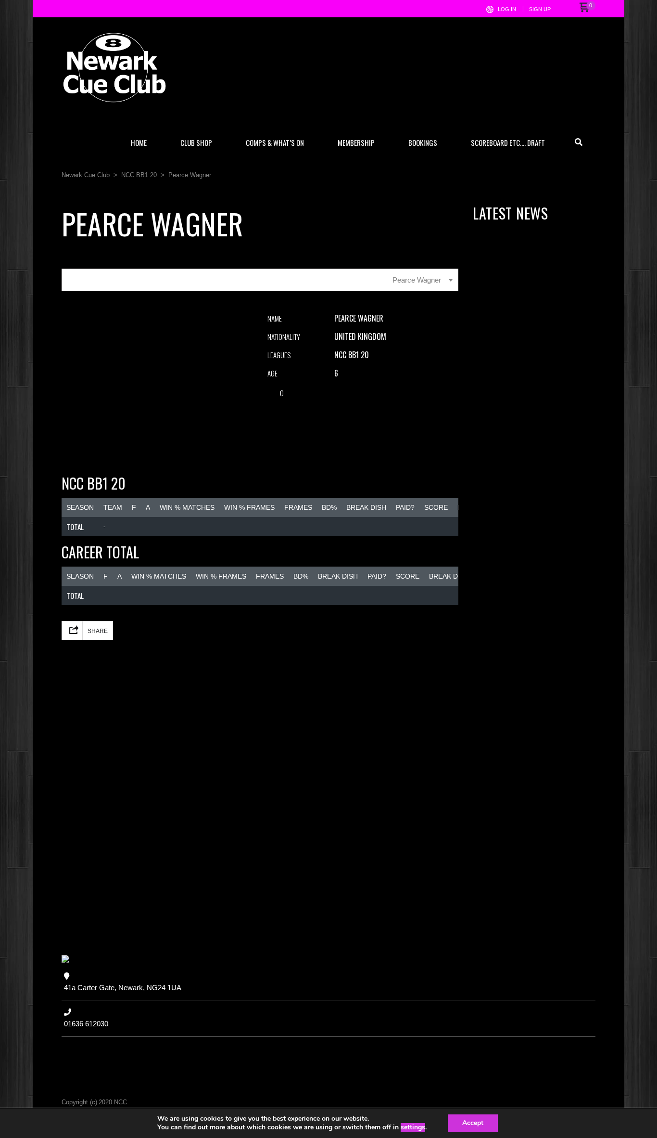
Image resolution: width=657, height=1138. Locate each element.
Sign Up (540, 9)
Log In (507, 9)
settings (413, 1127)
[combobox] (260, 280)
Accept (472, 1122)
